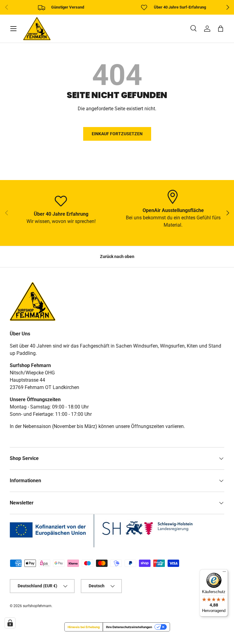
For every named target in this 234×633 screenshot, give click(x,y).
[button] (220, 28)
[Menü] (224, 573)
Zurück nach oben (117, 256)
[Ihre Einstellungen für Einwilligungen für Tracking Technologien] (10, 623)
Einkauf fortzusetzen (117, 133)
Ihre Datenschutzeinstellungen (129, 627)
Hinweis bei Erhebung (84, 627)
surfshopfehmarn (37, 606)
